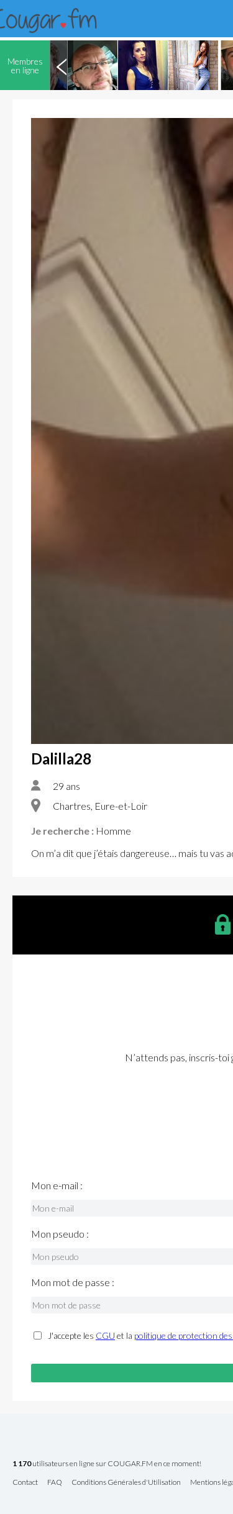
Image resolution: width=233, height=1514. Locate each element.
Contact (25, 1483)
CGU (105, 1335)
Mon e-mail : (57, 1185)
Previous (61, 65)
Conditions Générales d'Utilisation (126, 1483)
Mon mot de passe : (72, 1282)
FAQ (54, 1483)
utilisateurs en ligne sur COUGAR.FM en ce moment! (106, 1464)
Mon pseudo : (60, 1234)
